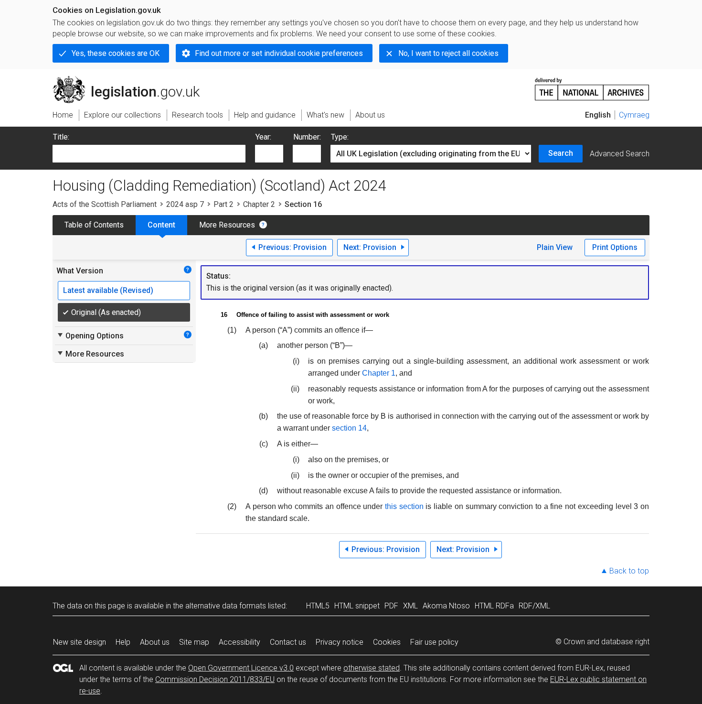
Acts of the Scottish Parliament (105, 204)
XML (410, 605)
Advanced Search (619, 153)
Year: (263, 136)
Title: (61, 136)
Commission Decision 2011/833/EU (215, 679)
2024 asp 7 (185, 204)
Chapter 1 (378, 373)
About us (155, 642)
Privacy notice (339, 642)
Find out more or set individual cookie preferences (279, 53)
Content (161, 224)
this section (404, 506)
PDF (391, 605)
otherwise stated (371, 667)
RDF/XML (534, 605)
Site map (194, 642)
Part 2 (223, 204)
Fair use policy (434, 642)
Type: (340, 136)
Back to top (629, 570)
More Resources (227, 224)
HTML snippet (357, 605)
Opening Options (90, 335)
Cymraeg (634, 114)
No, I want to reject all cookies (448, 53)
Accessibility (239, 642)
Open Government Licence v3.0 (241, 667)
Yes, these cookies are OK (116, 53)
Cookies (387, 642)
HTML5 (318, 605)
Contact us (288, 642)
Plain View (555, 247)
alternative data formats (225, 605)
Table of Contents (94, 224)
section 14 (349, 428)
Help (123, 642)
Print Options (615, 247)
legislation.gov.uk (131, 80)
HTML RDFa (494, 605)
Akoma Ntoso (446, 605)
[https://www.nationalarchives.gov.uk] (592, 85)
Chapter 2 (259, 204)
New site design (79, 642)
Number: (307, 136)
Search (560, 153)
